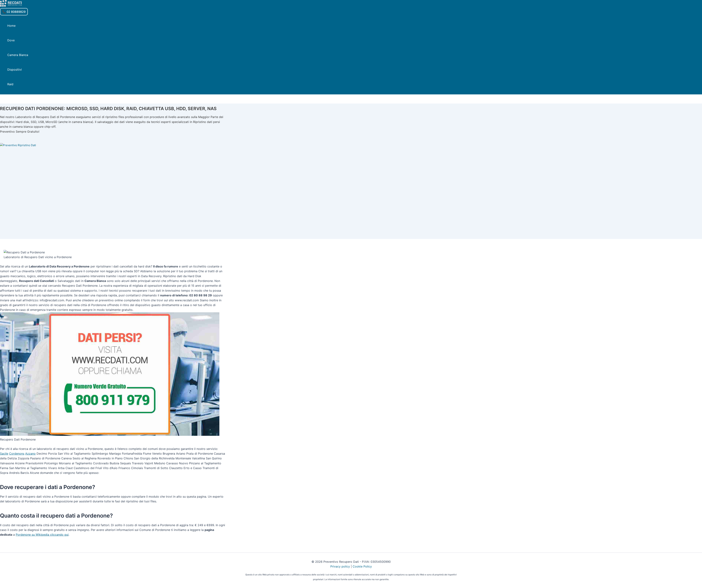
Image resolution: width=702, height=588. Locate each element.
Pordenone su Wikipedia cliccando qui (42, 534)
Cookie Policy (362, 566)
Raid (10, 84)
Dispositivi (14, 69)
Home (11, 25)
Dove (11, 40)
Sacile (4, 453)
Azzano (30, 453)
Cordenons (16, 453)
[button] (14, 11)
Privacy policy (340, 566)
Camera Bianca (17, 55)
